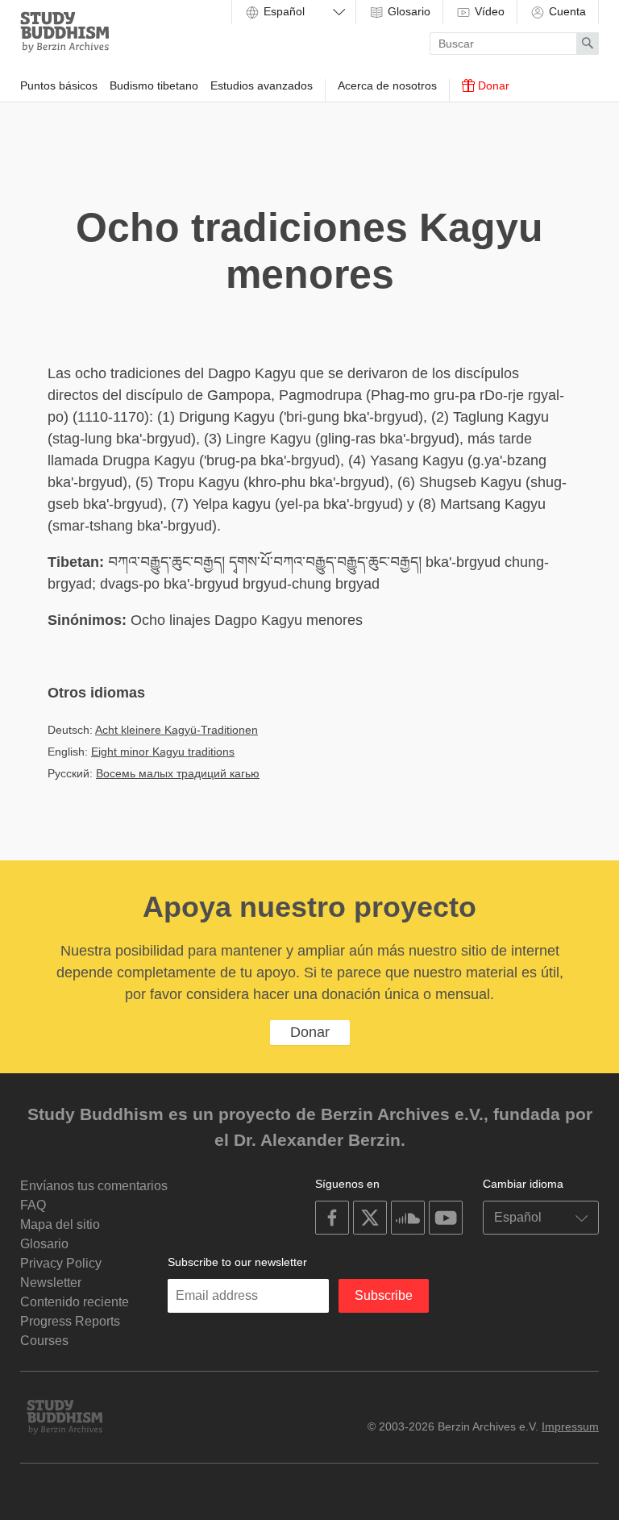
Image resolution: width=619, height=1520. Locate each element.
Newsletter (50, 1282)
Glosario (407, 11)
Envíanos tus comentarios (94, 1186)
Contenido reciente (74, 1302)
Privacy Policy (61, 1263)
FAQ (33, 1205)
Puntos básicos (59, 85)
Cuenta (566, 11)
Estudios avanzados (261, 85)
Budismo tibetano (154, 85)
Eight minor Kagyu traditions (163, 751)
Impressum (570, 1426)
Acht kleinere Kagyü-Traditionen (176, 729)
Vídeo (488, 11)
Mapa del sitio (60, 1224)
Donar (492, 85)
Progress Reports (70, 1321)
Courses (44, 1340)
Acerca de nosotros (387, 85)
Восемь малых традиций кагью (178, 773)
